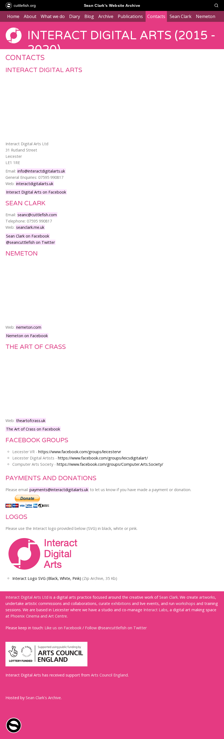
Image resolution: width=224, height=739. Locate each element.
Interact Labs (155, 609)
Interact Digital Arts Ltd (26, 597)
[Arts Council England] (46, 664)
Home (13, 16)
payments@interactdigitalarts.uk (59, 489)
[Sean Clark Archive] (13, 732)
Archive (105, 16)
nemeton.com (28, 327)
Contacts (156, 16)
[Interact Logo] (43, 573)
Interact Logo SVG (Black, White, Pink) (46, 578)
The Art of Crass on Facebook (33, 429)
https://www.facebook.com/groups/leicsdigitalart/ (103, 458)
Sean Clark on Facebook (27, 236)
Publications (130, 16)
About (30, 16)
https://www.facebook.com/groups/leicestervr (79, 451)
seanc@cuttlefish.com (37, 214)
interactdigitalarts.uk (34, 183)
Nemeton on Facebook (27, 335)
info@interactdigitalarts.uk (41, 171)
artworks (207, 597)
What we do (53, 16)
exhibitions (121, 603)
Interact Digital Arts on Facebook (36, 192)
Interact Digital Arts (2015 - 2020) (121, 42)
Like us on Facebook (63, 627)
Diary (74, 16)
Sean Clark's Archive (43, 697)
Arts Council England (109, 675)
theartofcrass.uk (30, 420)
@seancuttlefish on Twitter (30, 242)
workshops (185, 603)
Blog (89, 16)
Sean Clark (180, 16)
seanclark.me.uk (30, 227)
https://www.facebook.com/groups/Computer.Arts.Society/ (110, 464)
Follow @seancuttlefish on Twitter (116, 627)
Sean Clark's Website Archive (112, 5)
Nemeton (205, 16)
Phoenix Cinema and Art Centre (38, 616)
